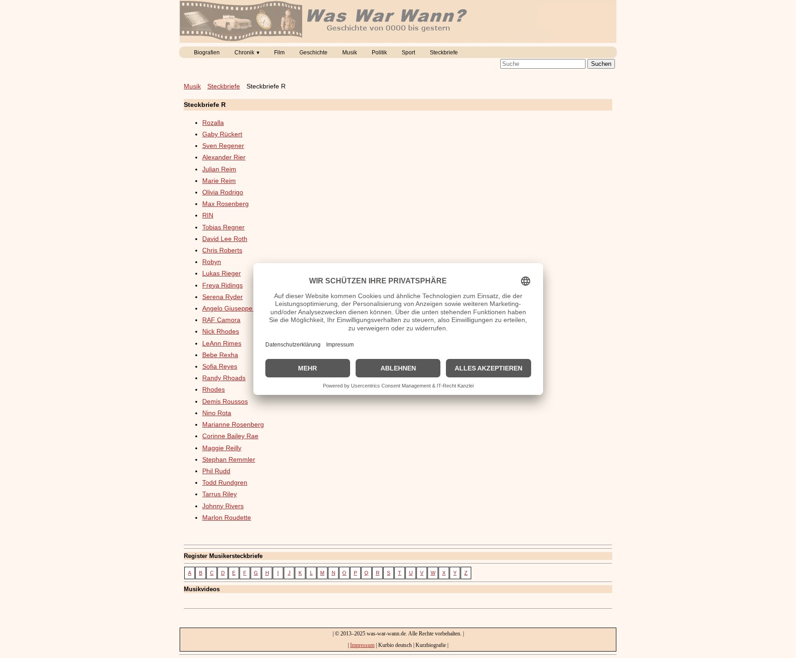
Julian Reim (219, 169)
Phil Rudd (216, 471)
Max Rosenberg (225, 203)
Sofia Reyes (219, 366)
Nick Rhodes (220, 331)
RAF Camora (221, 319)
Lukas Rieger (221, 273)
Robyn (211, 261)
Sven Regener (223, 145)
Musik (349, 52)
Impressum (362, 645)
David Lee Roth (224, 238)
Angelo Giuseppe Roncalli (239, 308)
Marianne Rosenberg (233, 424)
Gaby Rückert (222, 134)
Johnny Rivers (223, 506)
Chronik (244, 52)
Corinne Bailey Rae (230, 436)
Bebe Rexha (220, 354)
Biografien (207, 52)
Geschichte (313, 52)
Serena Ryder (222, 296)
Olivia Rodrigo (222, 192)
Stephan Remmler (228, 459)
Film (279, 52)
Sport (408, 52)
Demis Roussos (225, 401)
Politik (379, 52)
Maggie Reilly (221, 448)
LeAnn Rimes (221, 343)
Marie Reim (219, 180)
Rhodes (213, 389)
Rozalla (213, 122)
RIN (207, 215)
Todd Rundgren (224, 482)
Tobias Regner (223, 227)
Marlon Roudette (226, 517)
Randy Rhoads (224, 378)
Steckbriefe (444, 52)
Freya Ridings (222, 285)
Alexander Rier (224, 157)
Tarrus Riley (219, 494)
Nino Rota (216, 413)
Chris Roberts (222, 250)
